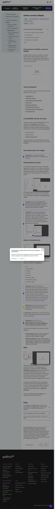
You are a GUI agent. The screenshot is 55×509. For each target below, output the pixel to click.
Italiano (22, 258)
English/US (13, 258)
